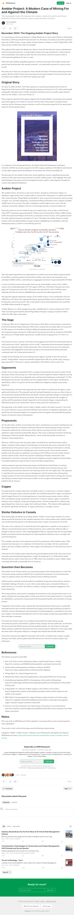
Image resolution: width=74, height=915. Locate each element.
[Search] (70, 826)
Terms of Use (46, 766)
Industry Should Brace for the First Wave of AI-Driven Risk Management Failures (31, 833)
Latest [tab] (9, 826)
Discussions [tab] (16, 826)
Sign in (68, 3)
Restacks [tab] (14, 802)
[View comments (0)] (10, 28)
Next (66, 789)
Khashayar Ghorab (29, 853)
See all (5, 872)
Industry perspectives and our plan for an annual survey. (20, 851)
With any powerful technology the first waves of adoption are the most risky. (27, 836)
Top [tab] (4, 826)
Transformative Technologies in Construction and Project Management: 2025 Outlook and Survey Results (31, 847)
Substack (27, 911)
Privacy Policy (51, 768)
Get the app (46, 906)
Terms (42, 901)
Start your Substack (32, 906)
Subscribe (61, 3)
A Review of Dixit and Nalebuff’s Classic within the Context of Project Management (29, 863)
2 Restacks (23, 775)
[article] (37, 836)
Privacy (37, 901)
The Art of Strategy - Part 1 (12, 860)
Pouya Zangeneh (11, 22)
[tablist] (10, 802)
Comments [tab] (6, 802)
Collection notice (51, 901)
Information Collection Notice (36, 768)
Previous (9, 789)
